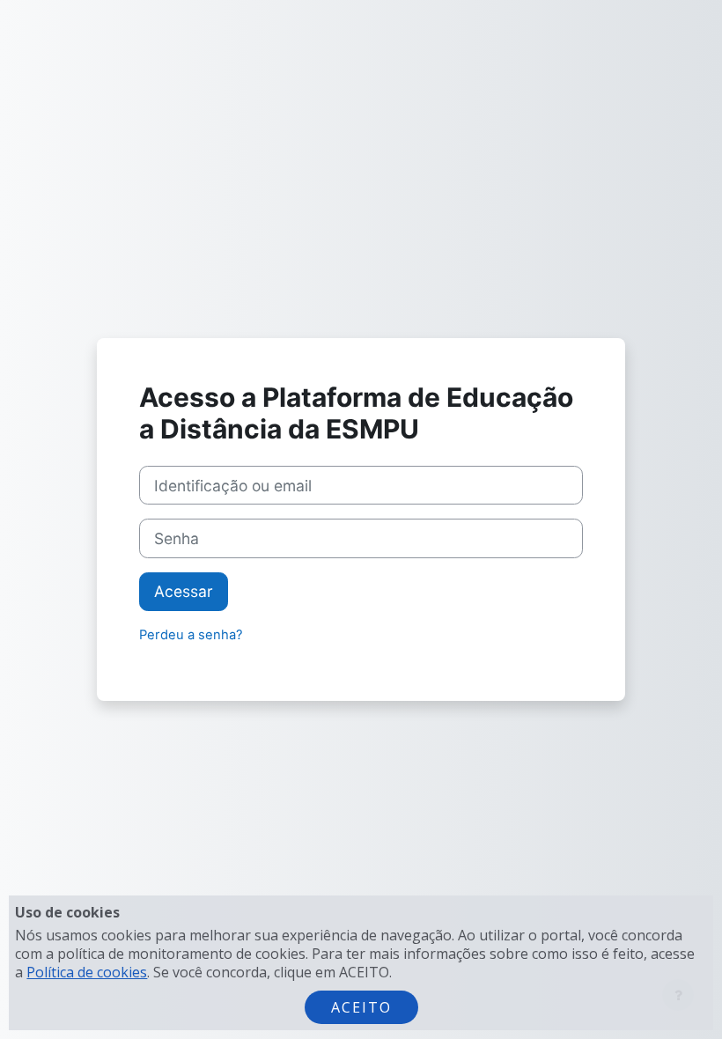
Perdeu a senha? (191, 635)
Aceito (361, 1007)
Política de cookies (86, 972)
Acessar (183, 591)
